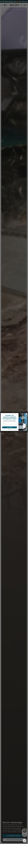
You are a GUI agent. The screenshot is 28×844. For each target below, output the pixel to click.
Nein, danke (9, 429)
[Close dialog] (26, 414)
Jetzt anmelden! (9, 427)
